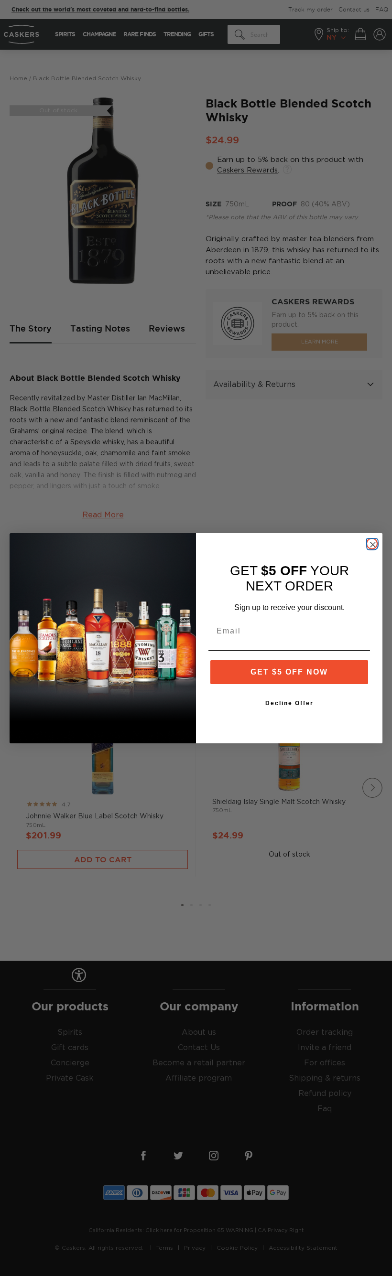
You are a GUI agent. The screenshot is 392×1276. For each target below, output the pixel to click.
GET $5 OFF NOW (289, 672)
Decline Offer (289, 703)
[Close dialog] (372, 543)
